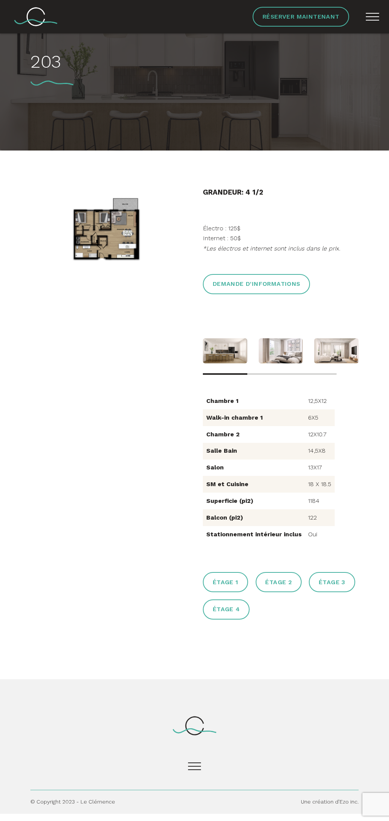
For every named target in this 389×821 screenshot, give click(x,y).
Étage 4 (226, 609)
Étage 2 (278, 582)
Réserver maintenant (301, 16)
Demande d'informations (256, 283)
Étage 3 (332, 582)
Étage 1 (226, 582)
